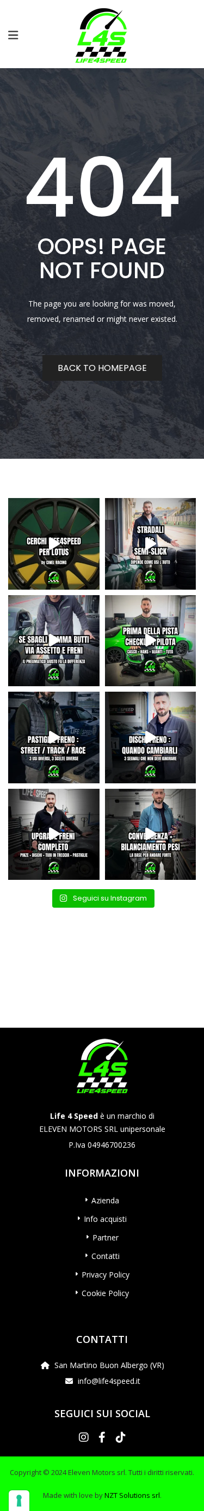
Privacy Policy (105, 1274)
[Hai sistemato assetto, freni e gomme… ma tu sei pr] (150, 641)
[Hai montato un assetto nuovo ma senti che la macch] (150, 834)
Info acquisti (105, 1219)
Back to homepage (102, 368)
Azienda (105, 1200)
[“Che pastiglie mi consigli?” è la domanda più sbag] (54, 737)
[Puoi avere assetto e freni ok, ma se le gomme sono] (54, 641)
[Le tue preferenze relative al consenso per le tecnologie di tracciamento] (19, 1500)
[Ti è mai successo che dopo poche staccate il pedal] (150, 737)
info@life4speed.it (109, 1381)
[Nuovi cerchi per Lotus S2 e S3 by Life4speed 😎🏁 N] (54, 544)
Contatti (105, 1256)
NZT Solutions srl (132, 1495)
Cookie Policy (105, 1293)
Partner (105, 1237)
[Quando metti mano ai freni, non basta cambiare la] (54, 834)
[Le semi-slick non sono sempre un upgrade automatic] (150, 544)
